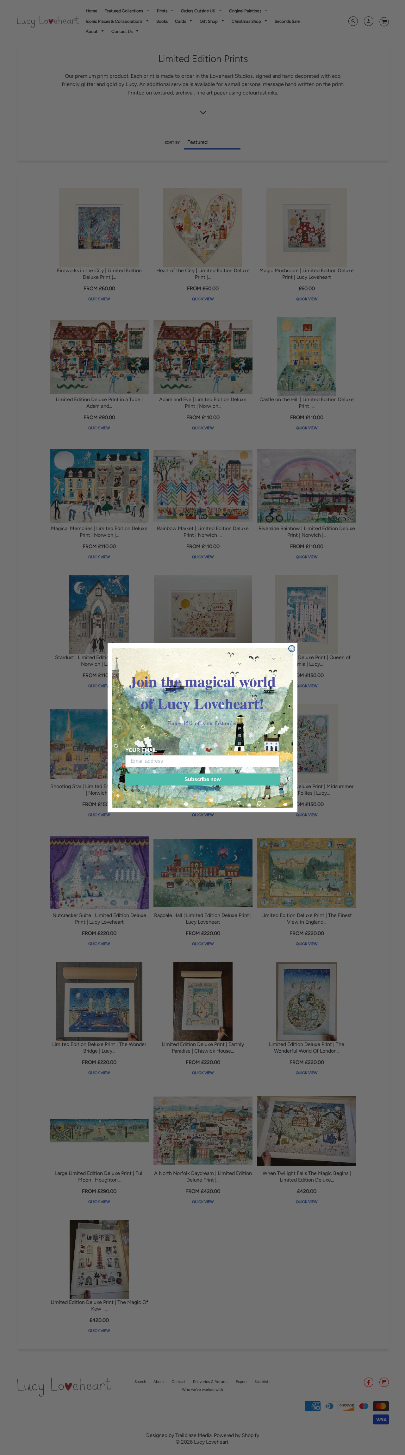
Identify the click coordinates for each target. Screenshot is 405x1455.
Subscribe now (202, 779)
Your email (141, 750)
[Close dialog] (292, 648)
